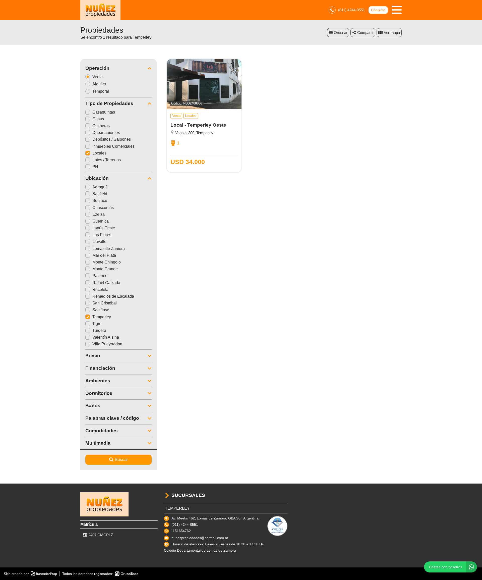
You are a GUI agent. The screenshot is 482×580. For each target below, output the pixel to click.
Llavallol (99, 241)
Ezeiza (98, 214)
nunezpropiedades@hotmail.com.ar (199, 538)
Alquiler (99, 84)
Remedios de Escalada (113, 296)
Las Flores (101, 235)
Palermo (99, 276)
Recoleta (100, 289)
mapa (395, 32)
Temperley (101, 317)
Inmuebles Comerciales (113, 146)
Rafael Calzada (106, 283)
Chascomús (103, 207)
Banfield (99, 194)
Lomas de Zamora (108, 248)
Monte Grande (105, 269)
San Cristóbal (104, 303)
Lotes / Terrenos (106, 160)
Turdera (99, 330)
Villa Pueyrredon (107, 344)
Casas (98, 119)
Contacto (378, 10)
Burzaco (99, 200)
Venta (97, 77)
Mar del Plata (104, 255)
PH (95, 167)
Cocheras (101, 126)
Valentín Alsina (105, 337)
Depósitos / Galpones (111, 139)
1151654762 (181, 531)
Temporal (100, 91)
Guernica (100, 221)
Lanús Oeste (103, 228)
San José (100, 310)
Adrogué (100, 187)
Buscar (121, 459)
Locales (99, 153)
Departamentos (106, 132)
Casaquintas (103, 112)
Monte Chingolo (106, 262)
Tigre (96, 324)
